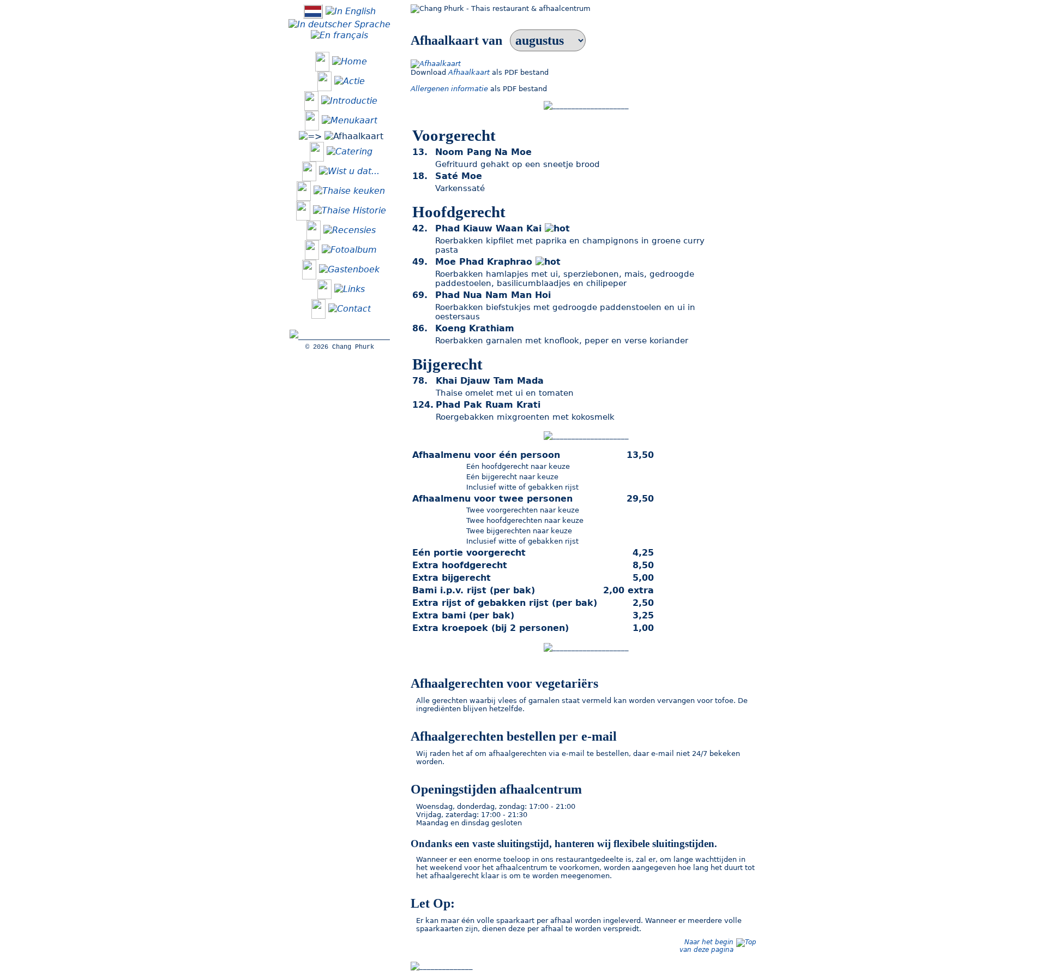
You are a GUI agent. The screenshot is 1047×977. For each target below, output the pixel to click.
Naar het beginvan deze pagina (706, 946)
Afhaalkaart (469, 72)
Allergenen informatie (449, 89)
